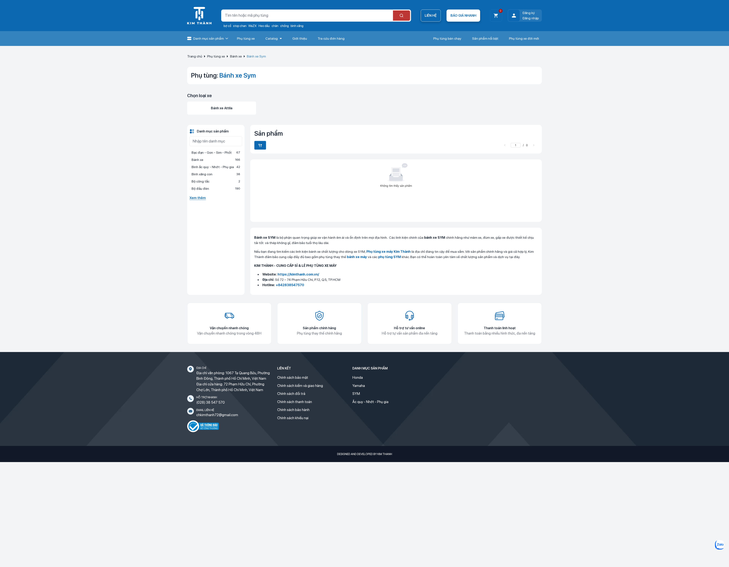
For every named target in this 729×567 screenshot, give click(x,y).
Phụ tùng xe (216, 56)
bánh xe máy (357, 257)
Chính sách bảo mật (292, 377)
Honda (357, 377)
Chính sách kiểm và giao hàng (300, 386)
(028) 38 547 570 (210, 402)
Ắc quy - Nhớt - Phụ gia (370, 402)
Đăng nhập (530, 18)
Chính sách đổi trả (291, 393)
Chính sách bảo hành (293, 410)
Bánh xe (236, 56)
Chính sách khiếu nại (292, 418)
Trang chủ (194, 56)
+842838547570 (290, 285)
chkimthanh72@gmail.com (217, 415)
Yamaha (358, 386)
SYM (356, 393)
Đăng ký (528, 13)
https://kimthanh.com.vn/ (298, 274)
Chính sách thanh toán (294, 402)
